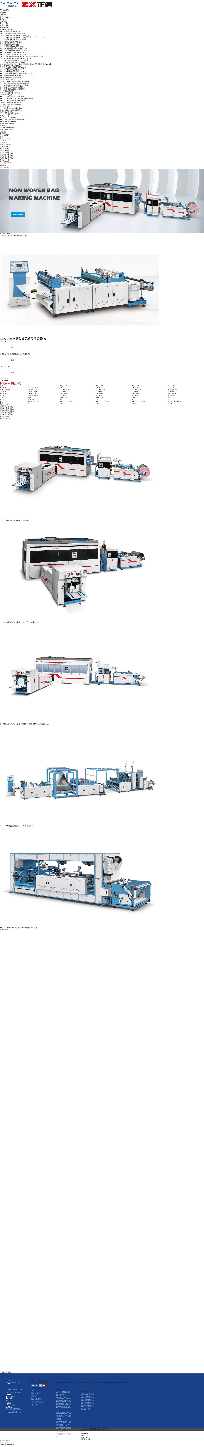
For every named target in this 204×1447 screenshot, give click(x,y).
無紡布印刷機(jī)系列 (7, 79)
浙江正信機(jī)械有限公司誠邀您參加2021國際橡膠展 (64, 1416)
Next (9, 1372)
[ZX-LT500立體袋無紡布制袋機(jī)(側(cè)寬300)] (79, 571)
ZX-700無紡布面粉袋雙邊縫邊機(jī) (11, 77)
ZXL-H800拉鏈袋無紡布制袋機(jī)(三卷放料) (14, 60)
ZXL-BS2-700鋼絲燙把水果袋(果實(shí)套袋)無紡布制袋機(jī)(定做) (22, 56)
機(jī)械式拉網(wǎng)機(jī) (8, 127)
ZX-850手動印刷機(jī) (7, 91)
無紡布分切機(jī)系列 (7, 112)
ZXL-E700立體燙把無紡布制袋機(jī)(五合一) (14, 51)
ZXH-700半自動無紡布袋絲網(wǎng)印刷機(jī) (15, 85)
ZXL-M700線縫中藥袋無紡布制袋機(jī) (12, 62)
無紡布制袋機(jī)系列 (7, 29)
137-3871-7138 (4, 379)
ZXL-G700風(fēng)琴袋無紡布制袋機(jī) (13, 52)
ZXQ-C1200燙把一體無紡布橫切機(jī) (12, 96)
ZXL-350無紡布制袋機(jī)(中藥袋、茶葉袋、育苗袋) (17, 73)
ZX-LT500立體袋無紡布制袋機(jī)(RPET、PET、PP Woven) (22, 37)
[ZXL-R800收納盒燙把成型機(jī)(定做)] (79, 775)
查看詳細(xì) (26, 520)
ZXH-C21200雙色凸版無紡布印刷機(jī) (12, 87)
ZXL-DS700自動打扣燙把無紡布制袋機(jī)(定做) (15, 58)
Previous (3, 1372)
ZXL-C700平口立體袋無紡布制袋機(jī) (12, 47)
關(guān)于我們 (5, 18)
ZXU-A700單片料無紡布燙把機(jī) (11, 108)
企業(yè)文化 (4, 22)
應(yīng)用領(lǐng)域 (6, 129)
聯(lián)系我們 (4, 135)
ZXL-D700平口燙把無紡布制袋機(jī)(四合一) (14, 49)
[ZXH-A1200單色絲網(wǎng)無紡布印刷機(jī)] (79, 877)
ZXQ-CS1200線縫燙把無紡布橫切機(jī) (12, 100)
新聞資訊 (3, 133)
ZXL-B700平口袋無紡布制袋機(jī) (11, 43)
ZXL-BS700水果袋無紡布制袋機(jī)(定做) (13, 54)
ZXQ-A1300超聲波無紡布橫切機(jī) (11, 102)
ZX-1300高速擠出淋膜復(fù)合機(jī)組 (12, 119)
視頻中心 (3, 131)
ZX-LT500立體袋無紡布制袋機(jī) (11, 31)
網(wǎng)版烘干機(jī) (7, 123)
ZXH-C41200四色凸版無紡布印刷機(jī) (12, 89)
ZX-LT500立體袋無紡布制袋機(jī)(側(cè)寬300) (15, 35)
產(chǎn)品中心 (5, 28)
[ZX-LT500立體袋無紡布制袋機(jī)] (79, 469)
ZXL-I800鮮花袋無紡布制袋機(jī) (11, 66)
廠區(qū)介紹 (4, 26)
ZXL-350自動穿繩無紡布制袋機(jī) (11, 75)
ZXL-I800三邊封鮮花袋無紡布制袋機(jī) (13, 68)
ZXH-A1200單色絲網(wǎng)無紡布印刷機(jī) (14, 81)
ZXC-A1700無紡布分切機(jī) (9, 114)
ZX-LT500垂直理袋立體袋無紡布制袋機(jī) (14, 39)
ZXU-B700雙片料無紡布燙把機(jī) (11, 110)
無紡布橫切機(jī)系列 (7, 95)
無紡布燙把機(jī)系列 (7, 106)
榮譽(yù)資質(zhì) (5, 24)
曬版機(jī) (3, 125)
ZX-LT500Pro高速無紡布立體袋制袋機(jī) (13, 33)
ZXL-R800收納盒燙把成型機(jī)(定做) (12, 72)
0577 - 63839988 (16, 1392)
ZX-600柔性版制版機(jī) (8, 121)
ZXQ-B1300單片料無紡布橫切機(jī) (11, 104)
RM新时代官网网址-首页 (8, 1444)
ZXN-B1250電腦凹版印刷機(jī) (10, 93)
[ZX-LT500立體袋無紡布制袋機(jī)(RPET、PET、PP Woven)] (79, 673)
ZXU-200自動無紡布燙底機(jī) (10, 45)
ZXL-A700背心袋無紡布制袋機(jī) (11, 41)
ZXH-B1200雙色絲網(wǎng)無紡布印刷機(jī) (14, 83)
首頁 (1, 16)
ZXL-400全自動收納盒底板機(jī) (10, 70)
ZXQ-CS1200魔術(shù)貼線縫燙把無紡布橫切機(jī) (16, 98)
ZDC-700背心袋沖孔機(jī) (8, 118)
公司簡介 (3, 20)
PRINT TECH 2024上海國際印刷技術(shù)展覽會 (63, 1407)
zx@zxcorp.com (5, 366)
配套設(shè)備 (4, 116)
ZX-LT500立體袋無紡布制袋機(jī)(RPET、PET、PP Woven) (20, 724)
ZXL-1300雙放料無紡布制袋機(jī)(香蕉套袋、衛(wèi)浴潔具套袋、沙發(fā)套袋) (26, 64)
